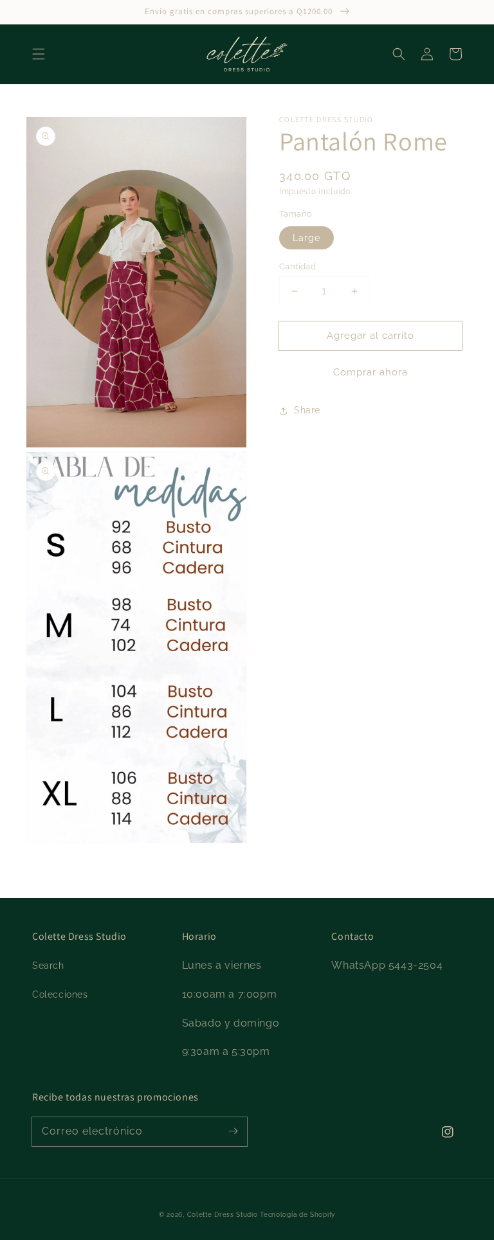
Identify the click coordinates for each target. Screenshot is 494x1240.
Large (306, 238)
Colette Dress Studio (222, 1214)
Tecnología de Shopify (297, 1214)
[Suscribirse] (233, 1131)
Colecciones (60, 994)
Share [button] (307, 410)
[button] (38, 54)
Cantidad (297, 266)
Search (48, 965)
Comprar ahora (370, 372)
